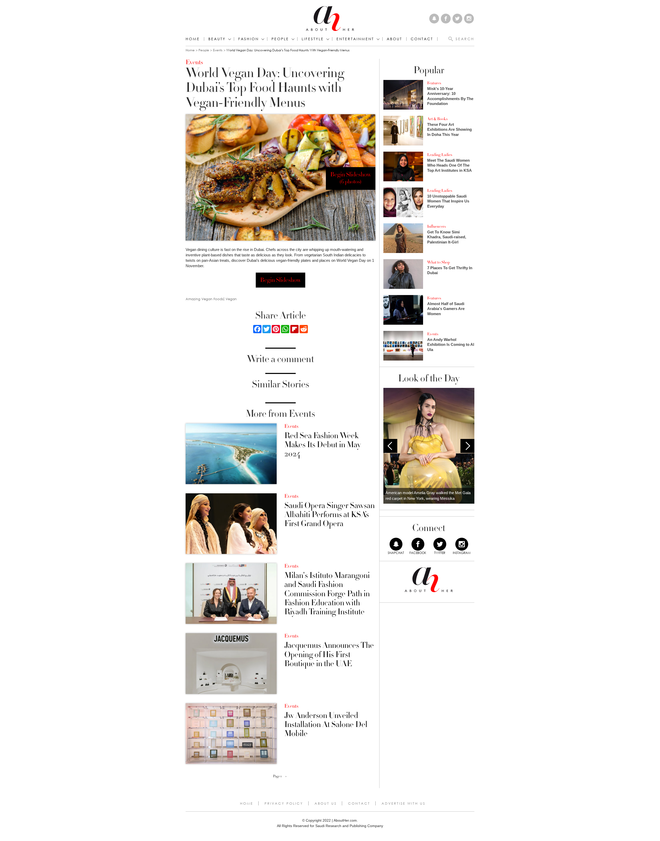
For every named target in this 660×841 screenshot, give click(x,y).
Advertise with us (403, 803)
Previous (390, 446)
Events (217, 50)
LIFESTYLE (313, 39)
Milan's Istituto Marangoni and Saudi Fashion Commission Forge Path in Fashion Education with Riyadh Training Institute (327, 593)
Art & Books (437, 118)
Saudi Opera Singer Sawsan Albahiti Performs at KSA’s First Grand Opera (329, 514)
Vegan (231, 299)
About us (326, 803)
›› (286, 776)
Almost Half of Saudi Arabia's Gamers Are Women (446, 308)
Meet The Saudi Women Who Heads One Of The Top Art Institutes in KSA (449, 165)
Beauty (217, 39)
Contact (359, 803)
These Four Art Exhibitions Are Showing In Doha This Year (449, 129)
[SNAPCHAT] (396, 544)
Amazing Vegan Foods (204, 299)
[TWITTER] (439, 544)
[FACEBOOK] (417, 544)
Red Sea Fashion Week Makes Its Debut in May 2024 (322, 445)
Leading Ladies (439, 154)
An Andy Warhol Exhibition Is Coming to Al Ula (450, 344)
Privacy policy (284, 803)
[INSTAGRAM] (461, 544)
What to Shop (438, 262)
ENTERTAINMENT (355, 39)
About (394, 39)
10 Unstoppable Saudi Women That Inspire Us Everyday (448, 201)
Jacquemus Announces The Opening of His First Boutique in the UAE (329, 654)
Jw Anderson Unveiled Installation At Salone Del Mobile (325, 724)
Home (193, 39)
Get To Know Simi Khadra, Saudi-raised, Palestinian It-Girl (446, 237)
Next (467, 446)
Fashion (248, 39)
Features (434, 83)
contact (422, 39)
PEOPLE (280, 39)
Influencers (436, 226)
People (204, 50)
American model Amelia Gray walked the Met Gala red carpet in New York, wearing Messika (428, 496)
